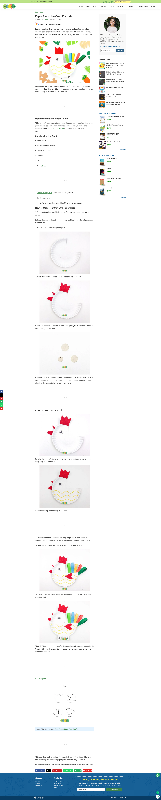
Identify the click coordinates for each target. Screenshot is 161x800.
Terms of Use (58, 781)
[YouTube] (104, 2)
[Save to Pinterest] (1, 398)
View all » (123, 150)
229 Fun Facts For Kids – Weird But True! (114, 96)
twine (44, 166)
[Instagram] (112, 2)
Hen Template (40, 679)
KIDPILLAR (123, 797)
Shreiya (46, 19)
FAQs (56, 788)
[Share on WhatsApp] (1, 405)
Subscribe (120, 50)
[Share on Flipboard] (1, 408)
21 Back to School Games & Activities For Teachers (115, 73)
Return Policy (58, 785)
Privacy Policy (58, 783)
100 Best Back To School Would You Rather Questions (115, 80)
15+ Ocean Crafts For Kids (114, 87)
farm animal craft (57, 129)
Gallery (37, 783)
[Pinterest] (106, 2)
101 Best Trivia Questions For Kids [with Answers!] (115, 103)
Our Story (38, 781)
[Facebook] (109, 2)
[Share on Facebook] (1, 391)
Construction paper (44, 193)
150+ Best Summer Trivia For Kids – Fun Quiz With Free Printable (115, 65)
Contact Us (38, 785)
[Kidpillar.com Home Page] (9, 6)
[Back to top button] (158, 775)
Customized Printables (45, 1)
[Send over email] (1, 401)
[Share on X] (1, 395)
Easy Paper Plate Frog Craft (66, 729)
